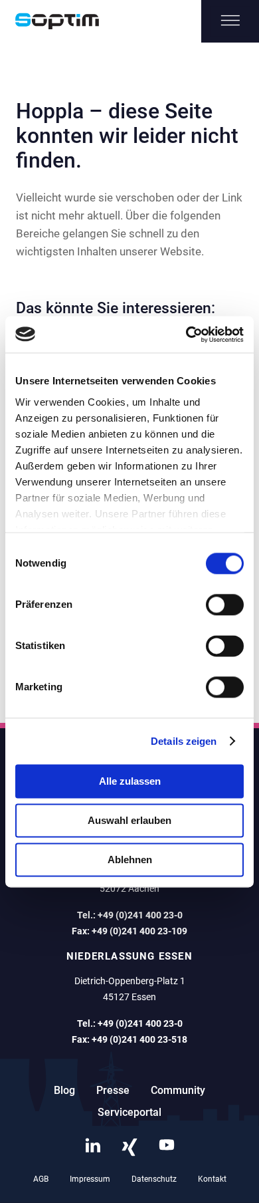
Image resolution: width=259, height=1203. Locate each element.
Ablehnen (130, 859)
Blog (64, 1090)
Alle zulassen (130, 781)
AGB (40, 1179)
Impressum (90, 1179)
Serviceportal (129, 1112)
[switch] (225, 604)
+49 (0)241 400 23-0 (140, 915)
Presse (113, 1090)
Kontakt (212, 1179)
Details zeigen (183, 741)
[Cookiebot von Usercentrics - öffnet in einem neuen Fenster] (186, 334)
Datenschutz (154, 1179)
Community (178, 1090)
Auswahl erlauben (129, 820)
